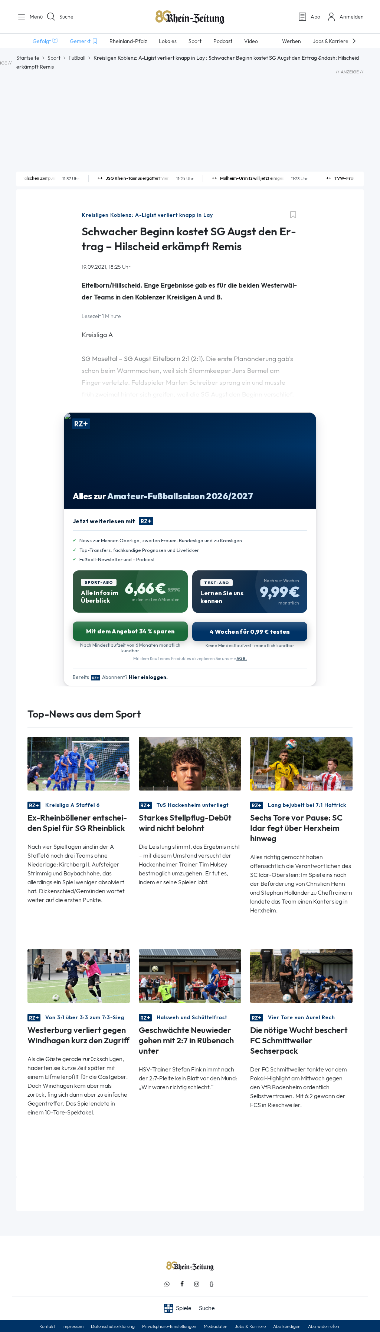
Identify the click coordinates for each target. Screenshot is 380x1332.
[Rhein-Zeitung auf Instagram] (196, 1284)
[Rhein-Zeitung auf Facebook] (182, 1284)
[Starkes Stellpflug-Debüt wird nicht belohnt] (190, 763)
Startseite (27, 57)
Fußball (77, 57)
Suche (66, 16)
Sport (54, 57)
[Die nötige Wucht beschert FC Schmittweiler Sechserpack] (301, 975)
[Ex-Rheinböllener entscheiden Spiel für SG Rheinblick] (78, 763)
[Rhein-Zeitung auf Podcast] (211, 1284)
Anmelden (352, 16)
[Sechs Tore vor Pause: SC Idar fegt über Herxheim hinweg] (301, 763)
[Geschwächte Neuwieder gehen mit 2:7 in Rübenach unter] (190, 975)
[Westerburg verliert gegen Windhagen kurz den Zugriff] (78, 975)
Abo (315, 16)
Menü (33, 16)
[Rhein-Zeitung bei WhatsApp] (167, 1284)
